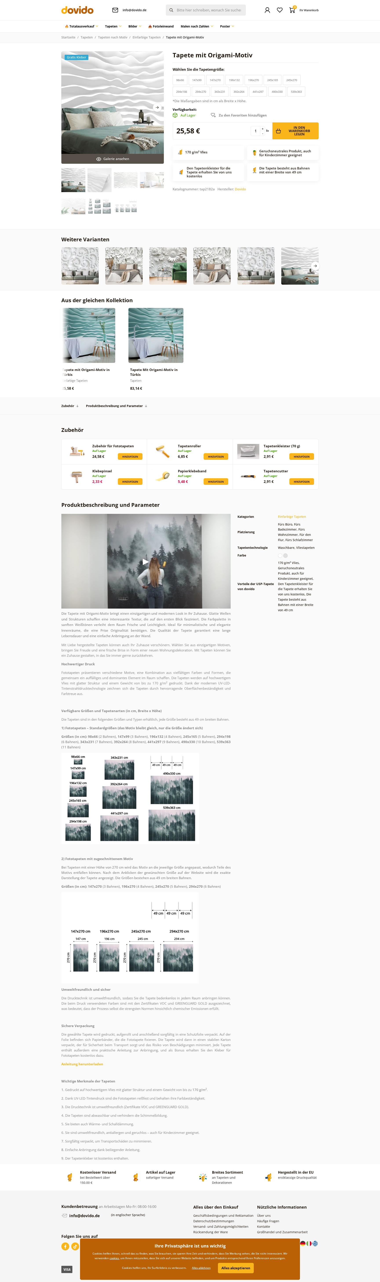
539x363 (296, 92)
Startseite (68, 37)
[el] (315, 1243)
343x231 (219, 92)
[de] (303, 1243)
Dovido (240, 189)
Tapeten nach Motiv (112, 37)
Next (157, 107)
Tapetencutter (276, 471)
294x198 (181, 92)
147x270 (215, 80)
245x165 (272, 80)
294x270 (200, 92)
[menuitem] (81, 26)
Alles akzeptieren (235, 1268)
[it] (309, 1243)
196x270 (253, 80)
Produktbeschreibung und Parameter (114, 406)
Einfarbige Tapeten (147, 37)
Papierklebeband (192, 471)
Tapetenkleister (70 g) (282, 446)
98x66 (180, 80)
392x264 (239, 92)
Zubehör (67, 406)
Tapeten (87, 37)
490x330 (277, 92)
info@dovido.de (84, 1215)
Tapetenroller (189, 446)
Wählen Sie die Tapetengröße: (199, 69)
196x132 (234, 80)
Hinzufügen (130, 456)
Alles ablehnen (201, 1268)
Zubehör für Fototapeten (113, 446)
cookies (114, 1258)
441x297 (258, 92)
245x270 (291, 80)
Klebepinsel (102, 471)
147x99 (196, 80)
